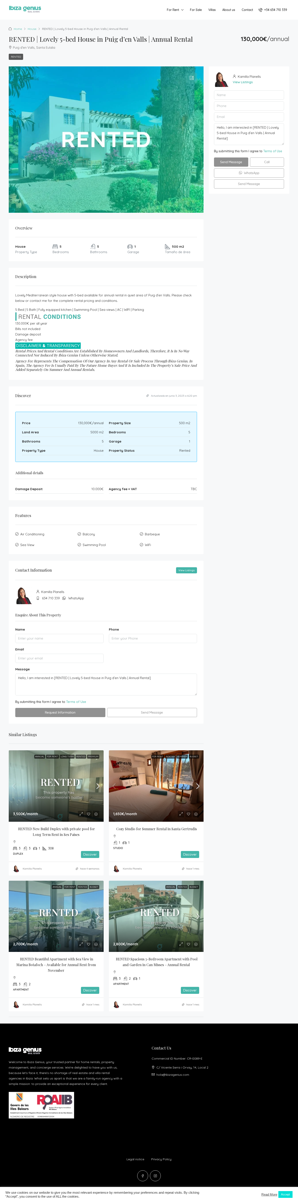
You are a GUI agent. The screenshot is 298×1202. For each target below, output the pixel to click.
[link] (56, 786)
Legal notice (135, 1159)
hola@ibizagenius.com (172, 1075)
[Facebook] (142, 1175)
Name (20, 629)
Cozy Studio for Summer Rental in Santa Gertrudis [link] (156, 829)
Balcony (89, 534)
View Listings (186, 570)
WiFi (148, 545)
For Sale (196, 10)
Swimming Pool (94, 545)
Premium (93, 756)
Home (18, 29)
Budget (194, 756)
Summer (182, 756)
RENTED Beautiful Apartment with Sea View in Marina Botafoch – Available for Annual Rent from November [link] (56, 965)
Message (22, 669)
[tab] (192, 78)
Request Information (60, 712)
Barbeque (152, 534)
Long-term (67, 756)
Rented (16, 56)
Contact (247, 10)
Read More (269, 1194)
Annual (39, 756)
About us (228, 10)
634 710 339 (51, 598)
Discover (90, 854)
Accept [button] (285, 1194)
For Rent (173, 10)
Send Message (152, 712)
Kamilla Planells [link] (32, 868)
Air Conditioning (32, 534)
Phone (114, 629)
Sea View (27, 545)
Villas (212, 10)
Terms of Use (76, 702)
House (32, 29)
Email (19, 649)
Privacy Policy (161, 1159)
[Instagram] (155, 1175)
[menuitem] (272, 10)
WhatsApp (76, 598)
